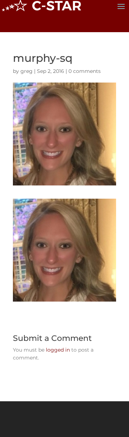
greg (26, 71)
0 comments (84, 71)
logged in (58, 350)
